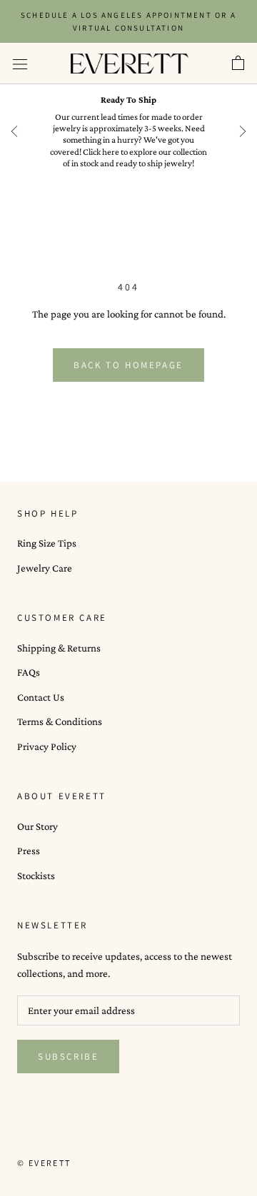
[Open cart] (238, 63)
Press (28, 850)
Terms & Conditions (59, 721)
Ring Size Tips (46, 543)
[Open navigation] (20, 63)
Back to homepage (128, 365)
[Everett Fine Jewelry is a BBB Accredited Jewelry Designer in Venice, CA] (53, 1137)
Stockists (36, 875)
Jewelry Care (44, 568)
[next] (242, 131)
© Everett (44, 1162)
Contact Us (40, 697)
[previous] (14, 131)
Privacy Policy (46, 746)
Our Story (37, 826)
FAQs (28, 672)
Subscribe (68, 1056)
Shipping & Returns (59, 648)
